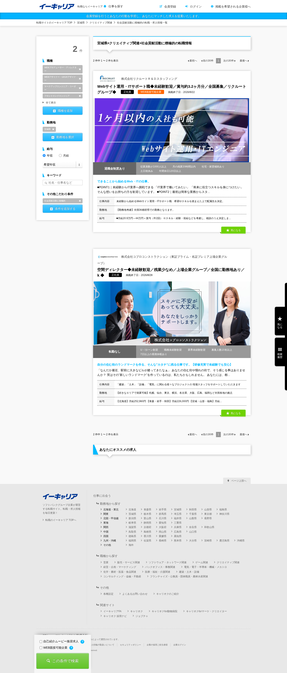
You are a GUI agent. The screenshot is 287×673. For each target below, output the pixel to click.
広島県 (178, 531)
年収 (50, 155)
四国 (105, 536)
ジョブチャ (142, 616)
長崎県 (162, 540)
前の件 (208, 60)
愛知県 (162, 522)
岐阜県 (132, 522)
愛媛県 (162, 536)
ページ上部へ (238, 480)
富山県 (147, 518)
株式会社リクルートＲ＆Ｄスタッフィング (148, 78)
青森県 (147, 509)
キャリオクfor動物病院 (164, 611)
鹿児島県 (224, 540)
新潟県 (132, 518)
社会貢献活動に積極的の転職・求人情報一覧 (142, 22)
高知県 (178, 536)
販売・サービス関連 (128, 562)
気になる (279, 326)
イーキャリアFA (112, 611)
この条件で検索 (65, 661)
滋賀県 (132, 527)
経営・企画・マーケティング (119, 567)
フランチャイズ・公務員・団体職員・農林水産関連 (179, 576)
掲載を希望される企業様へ (233, 6)
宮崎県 (208, 540)
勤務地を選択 (65, 137)
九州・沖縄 (109, 540)
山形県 (208, 509)
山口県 (193, 531)
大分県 (193, 540)
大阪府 (162, 527)
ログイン (196, 6)
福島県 (223, 509)
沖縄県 (241, 540)
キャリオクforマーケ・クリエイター (206, 611)
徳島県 (132, 536)
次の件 (228, 60)
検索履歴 (279, 356)
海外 (131, 545)
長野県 (208, 518)
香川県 (147, 536)
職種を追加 (65, 110)
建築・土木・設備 (189, 571)
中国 (105, 531)
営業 (105, 562)
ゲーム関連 (201, 562)
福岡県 (132, 540)
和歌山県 (209, 527)
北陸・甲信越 (110, 518)
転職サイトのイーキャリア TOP (54, 22)
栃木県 (147, 513)
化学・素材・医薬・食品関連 (119, 571)
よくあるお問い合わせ (134, 593)
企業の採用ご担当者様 (157, 645)
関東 (105, 513)
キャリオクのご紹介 (167, 593)
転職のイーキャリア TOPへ (60, 520)
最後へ (243, 60)
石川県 (162, 518)
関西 (105, 527)
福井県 (178, 518)
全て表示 (51, 102)
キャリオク (136, 611)
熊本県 (178, 540)
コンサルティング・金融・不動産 (122, 576)
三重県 (178, 522)
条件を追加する (65, 208)
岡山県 (162, 531)
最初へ (193, 60)
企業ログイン (179, 645)
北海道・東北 (110, 509)
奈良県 (193, 527)
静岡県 (147, 522)
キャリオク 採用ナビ (115, 616)
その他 (107, 545)
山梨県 (193, 518)
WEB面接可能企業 (55, 647)
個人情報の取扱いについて (101, 645)
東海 (105, 522)
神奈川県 (224, 513)
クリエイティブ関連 (101, 22)
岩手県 (162, 509)
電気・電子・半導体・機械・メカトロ (205, 567)
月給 (66, 155)
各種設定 (108, 593)
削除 (80, 69)
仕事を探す (115, 6)
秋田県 (193, 509)
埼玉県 (178, 513)
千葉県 (193, 513)
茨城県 (132, 513)
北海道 (132, 509)
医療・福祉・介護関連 (157, 571)
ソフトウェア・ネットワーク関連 (168, 562)
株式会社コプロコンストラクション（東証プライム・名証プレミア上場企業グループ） (162, 260)
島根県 (147, 531)
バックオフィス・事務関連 (160, 567)
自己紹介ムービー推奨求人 (61, 641)
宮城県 (81, 22)
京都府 (147, 527)
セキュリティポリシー (130, 645)
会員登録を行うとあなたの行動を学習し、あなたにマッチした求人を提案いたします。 (143, 16)
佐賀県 (147, 540)
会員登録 (170, 6)
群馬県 (162, 513)
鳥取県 (132, 531)
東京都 (208, 513)
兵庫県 (178, 527)
